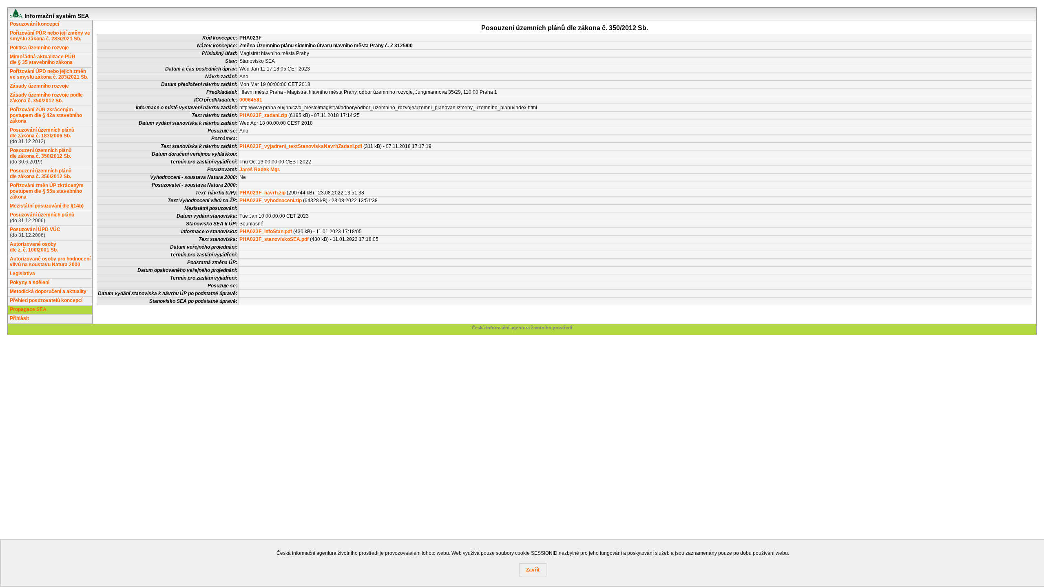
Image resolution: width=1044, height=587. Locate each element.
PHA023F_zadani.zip (263, 115)
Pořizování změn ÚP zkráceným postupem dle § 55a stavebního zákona (47, 191)
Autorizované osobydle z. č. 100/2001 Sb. (34, 247)
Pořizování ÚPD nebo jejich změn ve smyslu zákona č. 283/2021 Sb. (49, 74)
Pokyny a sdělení (29, 282)
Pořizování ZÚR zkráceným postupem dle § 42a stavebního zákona (46, 115)
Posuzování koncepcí (34, 24)
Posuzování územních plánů (42, 215)
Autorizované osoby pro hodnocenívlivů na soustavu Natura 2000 (50, 261)
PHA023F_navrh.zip (262, 193)
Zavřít (533, 570)
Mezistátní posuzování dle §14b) (47, 206)
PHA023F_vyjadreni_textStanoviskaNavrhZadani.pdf (300, 146)
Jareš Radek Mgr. (259, 169)
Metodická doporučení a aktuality (48, 291)
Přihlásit (19, 318)
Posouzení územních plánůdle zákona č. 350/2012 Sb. (40, 153)
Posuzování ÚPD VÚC (35, 229)
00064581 (250, 100)
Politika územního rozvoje (39, 48)
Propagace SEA (28, 309)
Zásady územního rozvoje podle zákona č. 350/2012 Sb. (46, 98)
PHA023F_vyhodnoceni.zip (270, 200)
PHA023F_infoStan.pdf (265, 231)
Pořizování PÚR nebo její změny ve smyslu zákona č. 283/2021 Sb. (50, 36)
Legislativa (22, 273)
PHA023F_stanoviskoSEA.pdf (274, 239)
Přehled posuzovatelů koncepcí (46, 300)
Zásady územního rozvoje (39, 86)
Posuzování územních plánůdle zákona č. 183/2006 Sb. (42, 133)
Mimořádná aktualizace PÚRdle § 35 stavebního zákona (42, 59)
